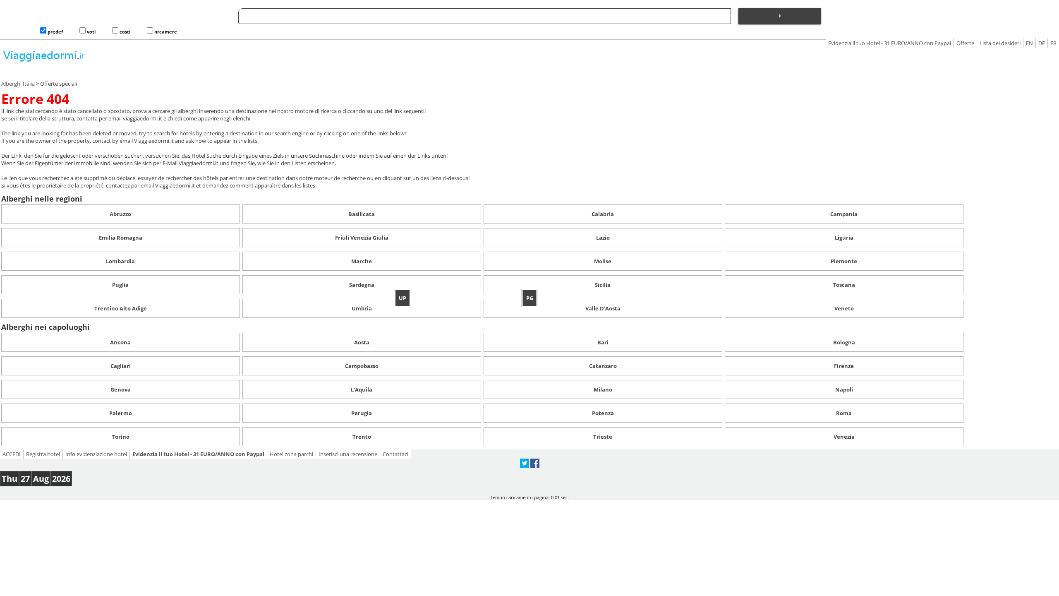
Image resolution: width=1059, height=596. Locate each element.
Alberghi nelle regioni (41, 199)
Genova (120, 389)
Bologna (844, 342)
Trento (361, 436)
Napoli (844, 389)
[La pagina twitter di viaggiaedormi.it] (524, 465)
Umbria (362, 308)
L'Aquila (361, 389)
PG (529, 298)
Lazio (603, 237)
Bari (603, 342)
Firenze (844, 366)
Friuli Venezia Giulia (361, 237)
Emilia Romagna (120, 237)
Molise (602, 261)
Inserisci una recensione (348, 454)
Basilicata (361, 214)
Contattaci (395, 454)
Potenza (603, 413)
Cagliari (120, 366)
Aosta (361, 342)
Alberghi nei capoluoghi (45, 327)
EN (1029, 43)
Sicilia (603, 284)
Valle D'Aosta (603, 308)
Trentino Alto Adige (120, 308)
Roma (844, 413)
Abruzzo (120, 214)
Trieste (602, 436)
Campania (844, 214)
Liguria (844, 237)
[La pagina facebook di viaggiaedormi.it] (534, 465)
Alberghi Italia (18, 83)
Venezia (844, 436)
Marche (361, 261)
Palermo (120, 413)
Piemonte (844, 261)
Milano (603, 389)
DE (1041, 43)
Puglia (120, 284)
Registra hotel (43, 454)
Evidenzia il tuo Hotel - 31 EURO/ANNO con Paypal (889, 43)
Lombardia (120, 261)
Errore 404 (35, 99)
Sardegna (361, 284)
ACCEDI (11, 454)
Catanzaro (603, 366)
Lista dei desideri (1000, 43)
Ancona (120, 342)
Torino (120, 436)
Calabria (603, 214)
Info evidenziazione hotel (96, 454)
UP (402, 298)
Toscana (844, 284)
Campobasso (362, 366)
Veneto (844, 308)
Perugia (361, 413)
